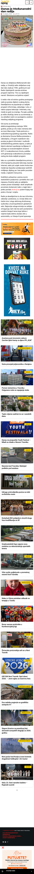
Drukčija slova (7, 6)
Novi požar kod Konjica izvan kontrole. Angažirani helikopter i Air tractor (17, 758)
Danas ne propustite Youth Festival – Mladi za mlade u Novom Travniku (16, 441)
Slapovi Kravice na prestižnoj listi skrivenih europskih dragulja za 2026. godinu (16, 730)
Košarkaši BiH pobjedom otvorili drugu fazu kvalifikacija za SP (17, 519)
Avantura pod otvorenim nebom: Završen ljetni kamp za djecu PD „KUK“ (17, 339)
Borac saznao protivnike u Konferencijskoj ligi (12, 625)
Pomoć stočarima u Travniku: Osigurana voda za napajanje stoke (15, 389)
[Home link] (5, 2)
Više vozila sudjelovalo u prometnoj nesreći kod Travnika (15, 573)
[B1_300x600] (17, 316)
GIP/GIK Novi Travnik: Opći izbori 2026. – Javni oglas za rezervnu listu (16, 678)
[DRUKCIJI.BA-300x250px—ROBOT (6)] (17, 259)
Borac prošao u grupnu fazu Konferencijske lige (12, 864)
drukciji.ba (16, 190)
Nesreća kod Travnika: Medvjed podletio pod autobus (14, 467)
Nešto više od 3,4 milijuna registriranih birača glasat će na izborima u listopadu (17, 837)
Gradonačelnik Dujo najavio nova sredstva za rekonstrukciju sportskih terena (16, 546)
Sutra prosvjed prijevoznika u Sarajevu (17, 364)
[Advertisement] (17, 64)
